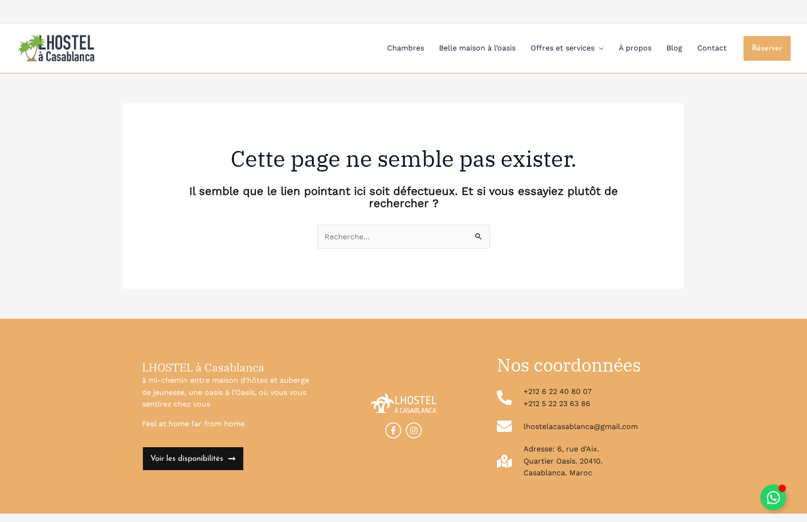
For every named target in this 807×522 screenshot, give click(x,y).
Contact (712, 47)
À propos (635, 47)
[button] (767, 48)
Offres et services (563, 47)
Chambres (405, 47)
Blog (674, 47)
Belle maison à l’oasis (477, 47)
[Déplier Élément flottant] (773, 497)
